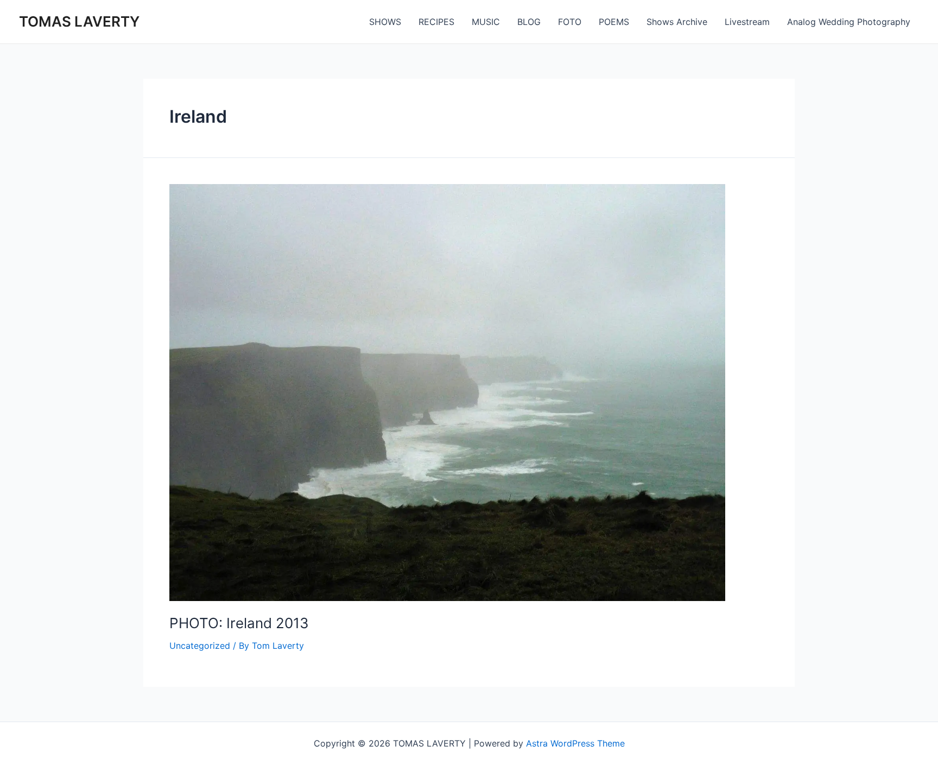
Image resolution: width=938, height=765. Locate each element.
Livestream (747, 21)
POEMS (614, 21)
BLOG (529, 21)
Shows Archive (677, 21)
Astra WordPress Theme (575, 743)
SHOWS (385, 21)
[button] (447, 392)
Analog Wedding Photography (848, 21)
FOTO (569, 21)
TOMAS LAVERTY (79, 21)
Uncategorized (199, 645)
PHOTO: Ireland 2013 (239, 623)
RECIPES (436, 21)
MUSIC (486, 21)
